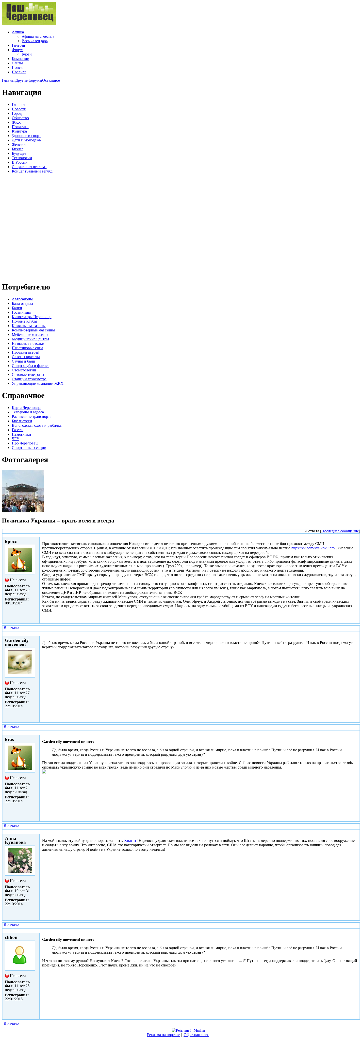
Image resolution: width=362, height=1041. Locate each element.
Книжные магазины (29, 326)
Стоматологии (24, 370)
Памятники (21, 434)
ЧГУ (15, 439)
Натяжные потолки (28, 343)
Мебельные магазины (30, 334)
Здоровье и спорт (26, 136)
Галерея (18, 45)
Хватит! (131, 840)
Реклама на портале (163, 1035)
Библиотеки (22, 421)
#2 (356, 733)
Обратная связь (196, 1035)
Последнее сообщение (340, 531)
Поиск (17, 67)
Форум (17, 50)
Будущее (19, 153)
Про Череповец (25, 443)
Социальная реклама (29, 167)
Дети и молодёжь (26, 140)
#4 (356, 930)
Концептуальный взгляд (32, 171)
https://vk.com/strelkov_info (313, 548)
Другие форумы (28, 80)
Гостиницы (21, 312)
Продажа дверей (25, 352)
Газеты (17, 430)
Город (17, 113)
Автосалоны (22, 299)
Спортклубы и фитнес (30, 366)
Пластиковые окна (27, 348)
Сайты (17, 63)
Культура (19, 131)
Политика (20, 127)
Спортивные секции (29, 447)
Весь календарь (35, 41)
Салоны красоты (26, 357)
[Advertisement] (31, 226)
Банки (17, 308)
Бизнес (17, 149)
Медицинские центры (30, 339)
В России (20, 162)
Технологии (22, 158)
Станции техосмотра (29, 379)
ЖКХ (16, 122)
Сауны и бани (23, 361)
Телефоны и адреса (28, 412)
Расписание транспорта (31, 416)
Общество (20, 118)
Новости (19, 109)
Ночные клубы (24, 321)
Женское (19, 144)
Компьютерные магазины (33, 330)
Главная (8, 80)
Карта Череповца (26, 407)
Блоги (27, 54)
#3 (356, 831)
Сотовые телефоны (28, 374)
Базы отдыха (22, 303)
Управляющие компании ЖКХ (38, 383)
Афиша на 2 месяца (38, 36)
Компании (20, 59)
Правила (19, 72)
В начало (11, 627)
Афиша (18, 32)
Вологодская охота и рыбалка (37, 425)
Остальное (51, 80)
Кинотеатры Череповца (31, 317)
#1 (356, 634)
